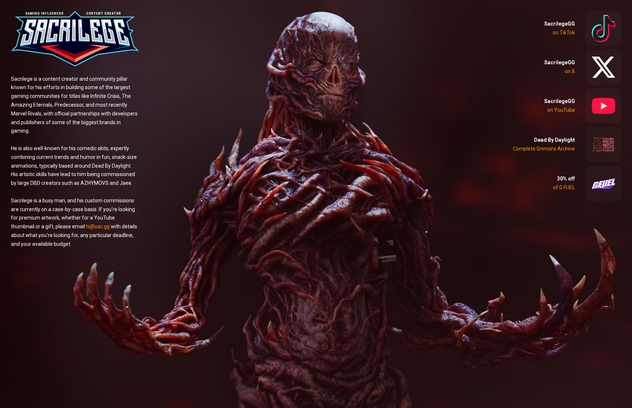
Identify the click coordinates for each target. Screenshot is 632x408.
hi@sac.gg (98, 226)
